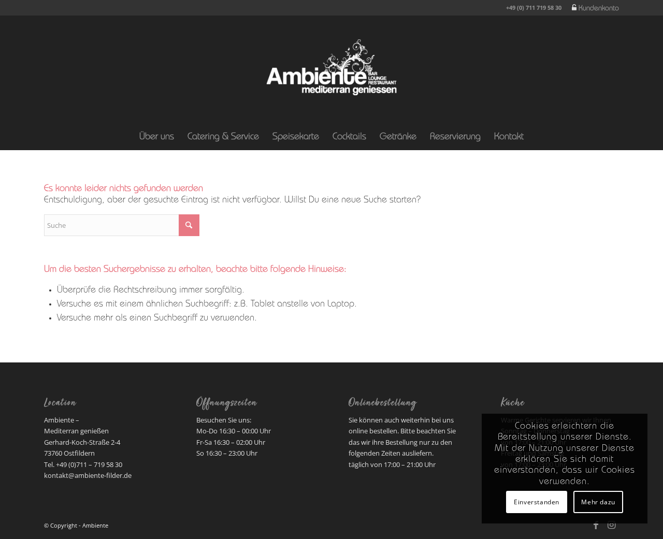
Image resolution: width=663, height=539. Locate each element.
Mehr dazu (598, 502)
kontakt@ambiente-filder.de (88, 475)
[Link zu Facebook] (595, 525)
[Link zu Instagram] (611, 525)
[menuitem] (593, 8)
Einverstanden (536, 502)
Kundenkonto (599, 8)
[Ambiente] (331, 67)
